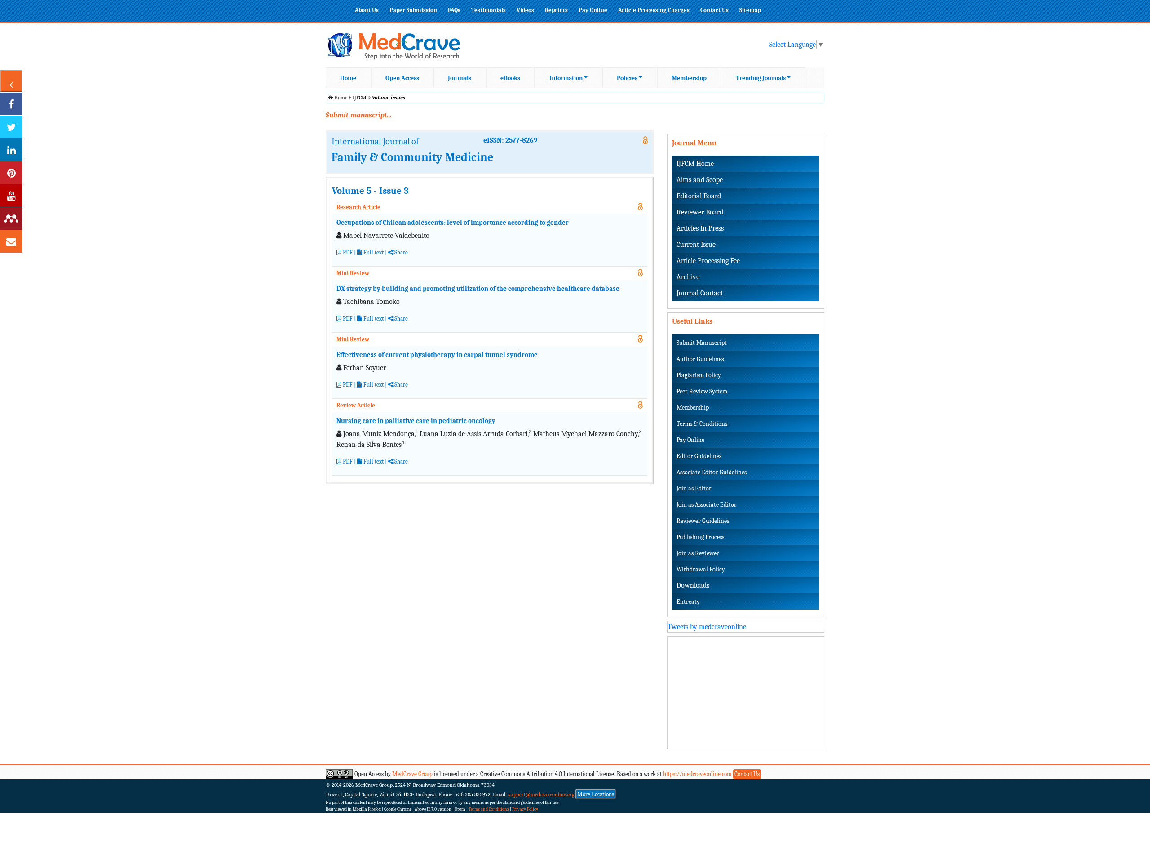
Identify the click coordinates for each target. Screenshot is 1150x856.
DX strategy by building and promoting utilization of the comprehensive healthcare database (477, 289)
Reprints (556, 10)
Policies (627, 78)
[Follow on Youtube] (11, 195)
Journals (459, 78)
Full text (373, 252)
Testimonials (488, 10)
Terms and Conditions (489, 809)
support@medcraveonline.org (541, 794)
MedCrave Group (412, 774)
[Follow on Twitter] (11, 127)
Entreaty (688, 602)
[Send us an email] (11, 241)
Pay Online (593, 10)
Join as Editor (694, 488)
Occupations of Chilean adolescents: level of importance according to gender (452, 222)
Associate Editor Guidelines (712, 472)
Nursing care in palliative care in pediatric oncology (415, 421)
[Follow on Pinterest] (11, 172)
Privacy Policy (525, 809)
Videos (525, 10)
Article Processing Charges (654, 10)
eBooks (510, 78)
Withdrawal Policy (701, 569)
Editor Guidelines (699, 456)
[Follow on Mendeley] (11, 218)
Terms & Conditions (702, 424)
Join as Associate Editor (707, 504)
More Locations (595, 794)
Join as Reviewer (698, 553)
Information (566, 78)
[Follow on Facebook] (11, 104)
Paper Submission (413, 10)
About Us (367, 10)
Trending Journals (761, 78)
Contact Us (714, 10)
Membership (689, 78)
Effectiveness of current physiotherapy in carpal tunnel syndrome (437, 355)
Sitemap (750, 10)
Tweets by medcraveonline (707, 627)
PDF (347, 252)
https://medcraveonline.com (698, 774)
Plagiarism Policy (699, 375)
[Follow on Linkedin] (11, 149)
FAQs (454, 10)
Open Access (402, 78)
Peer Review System (702, 391)
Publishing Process (700, 537)
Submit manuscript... (358, 115)
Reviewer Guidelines (703, 521)
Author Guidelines (700, 359)
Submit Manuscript (702, 343)
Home (348, 78)
